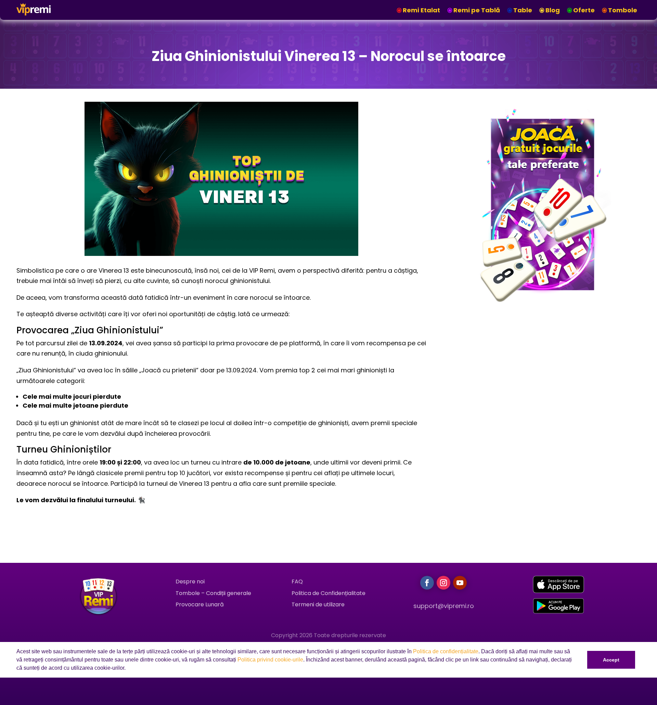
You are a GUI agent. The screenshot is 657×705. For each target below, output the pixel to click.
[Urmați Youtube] (460, 583)
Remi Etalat (421, 10)
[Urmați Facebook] (427, 583)
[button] (128, 669)
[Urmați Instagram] (443, 583)
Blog (552, 10)
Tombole (622, 10)
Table (522, 10)
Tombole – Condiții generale (213, 593)
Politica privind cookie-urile (270, 660)
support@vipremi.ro (443, 606)
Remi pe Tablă (476, 10)
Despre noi (190, 581)
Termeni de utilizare (318, 604)
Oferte (584, 10)
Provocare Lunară (200, 604)
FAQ (297, 581)
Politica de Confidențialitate (328, 593)
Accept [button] (611, 660)
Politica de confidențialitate (445, 651)
